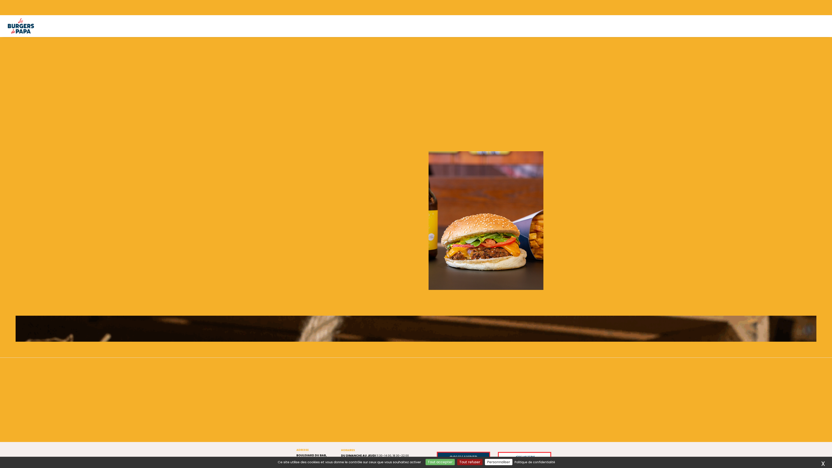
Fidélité (399, 26)
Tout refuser (469, 462)
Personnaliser (498, 462)
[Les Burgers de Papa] (21, 26)
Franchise (491, 26)
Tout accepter (440, 462)
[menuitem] (345, 26)
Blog (464, 26)
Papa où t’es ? (433, 26)
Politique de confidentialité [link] (535, 462)
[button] (795, 26)
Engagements (345, 26)
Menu (376, 26)
